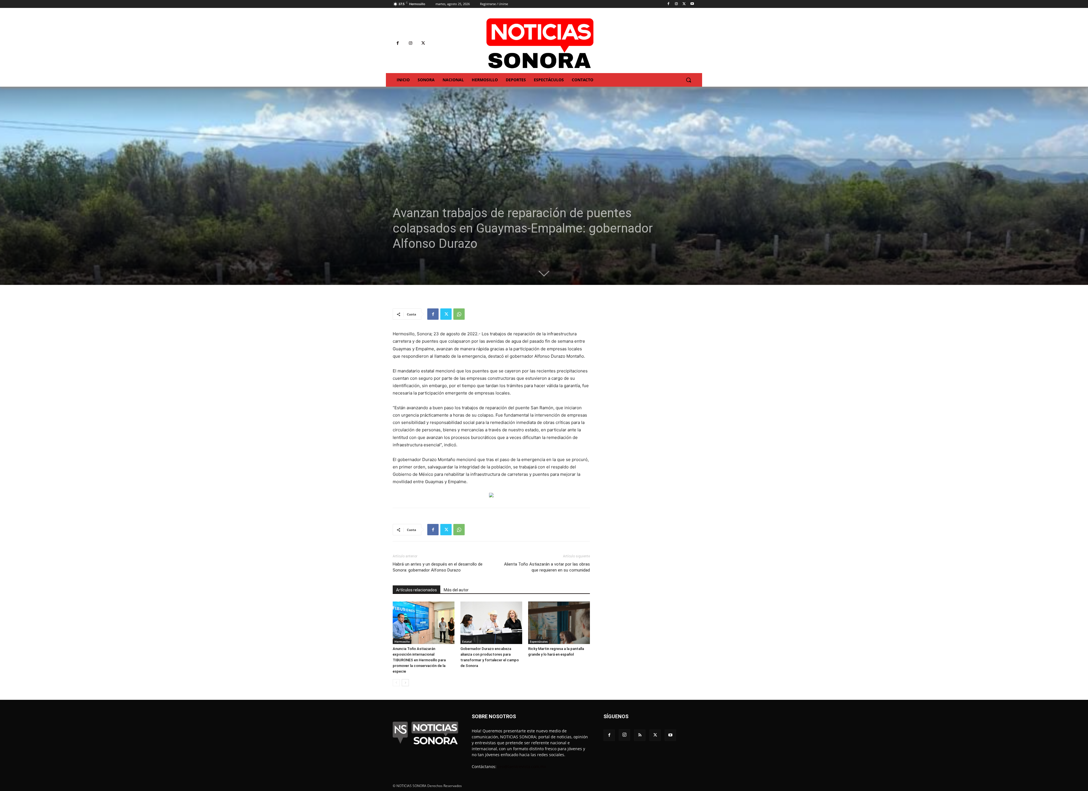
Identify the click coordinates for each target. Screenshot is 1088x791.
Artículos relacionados (416, 590)
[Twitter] (684, 4)
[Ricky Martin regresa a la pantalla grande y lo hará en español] (559, 623)
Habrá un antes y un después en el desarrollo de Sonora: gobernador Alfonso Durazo (438, 567)
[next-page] (405, 682)
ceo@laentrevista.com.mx (522, 766)
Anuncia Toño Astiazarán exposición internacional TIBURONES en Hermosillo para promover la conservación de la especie (419, 660)
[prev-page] (396, 682)
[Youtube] (692, 4)
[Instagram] (676, 4)
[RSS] (639, 735)
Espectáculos (539, 641)
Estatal (467, 641)
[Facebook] (668, 4)
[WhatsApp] (459, 314)
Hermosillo (402, 641)
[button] (688, 80)
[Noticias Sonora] (540, 43)
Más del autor (456, 590)
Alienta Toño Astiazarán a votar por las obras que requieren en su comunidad (547, 567)
